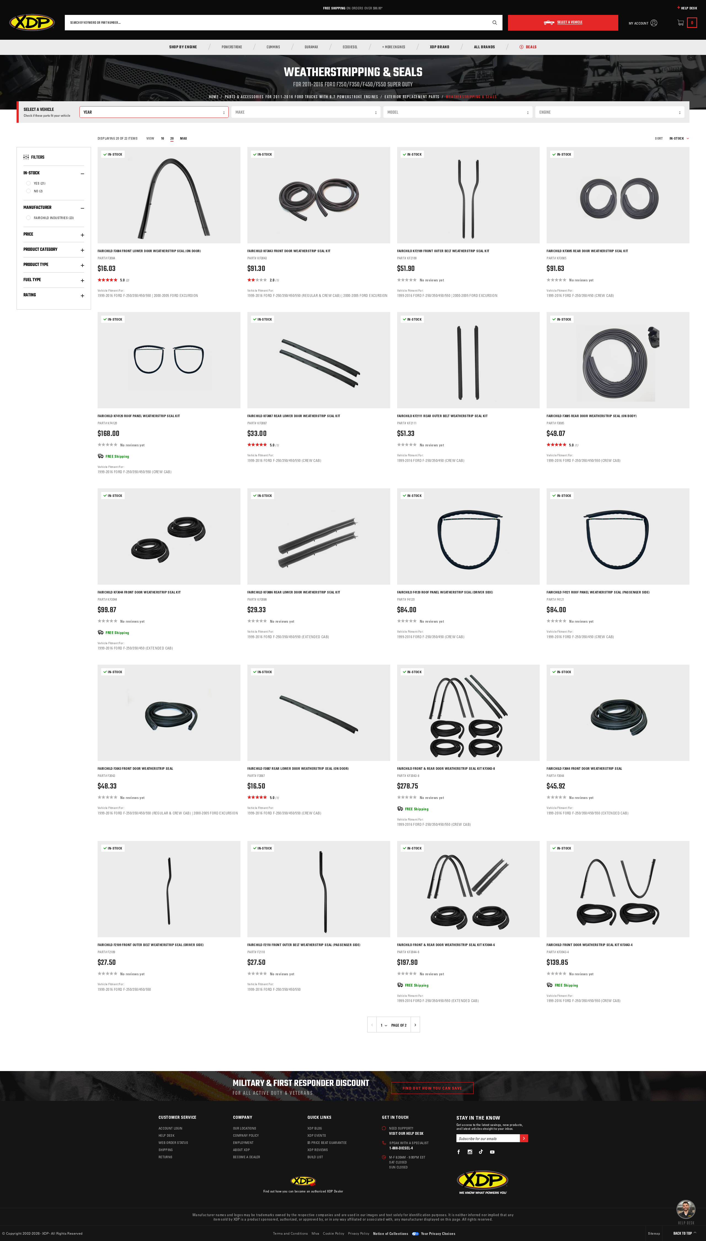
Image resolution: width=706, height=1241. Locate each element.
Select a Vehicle (569, 22)
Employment (243, 1142)
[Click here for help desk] (686, 1211)
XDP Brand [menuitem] (440, 47)
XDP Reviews (317, 1149)
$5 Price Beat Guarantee (327, 1142)
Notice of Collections (390, 1233)
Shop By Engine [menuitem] (183, 47)
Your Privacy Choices (437, 1233)
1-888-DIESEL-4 (401, 1148)
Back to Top (683, 1234)
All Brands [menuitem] (484, 47)
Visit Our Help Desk (406, 1133)
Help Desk (689, 8)
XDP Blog (314, 1128)
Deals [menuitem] (531, 47)
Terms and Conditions (290, 1233)
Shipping (166, 1149)
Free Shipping (334, 8)
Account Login (170, 1128)
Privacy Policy (359, 1233)
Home (214, 96)
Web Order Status (173, 1142)
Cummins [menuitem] (273, 47)
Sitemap (654, 1233)
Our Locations (244, 1128)
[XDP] (32, 22)
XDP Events (316, 1135)
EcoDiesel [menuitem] (350, 47)
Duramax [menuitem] (311, 47)
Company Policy (246, 1135)
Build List (315, 1157)
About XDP (241, 1149)
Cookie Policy (333, 1233)
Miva (315, 1233)
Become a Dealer (246, 1157)
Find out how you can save (432, 1088)
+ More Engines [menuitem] (393, 47)
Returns (165, 1157)
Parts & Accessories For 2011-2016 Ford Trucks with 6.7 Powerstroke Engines (302, 96)
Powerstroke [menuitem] (232, 47)
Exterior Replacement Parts (412, 96)
